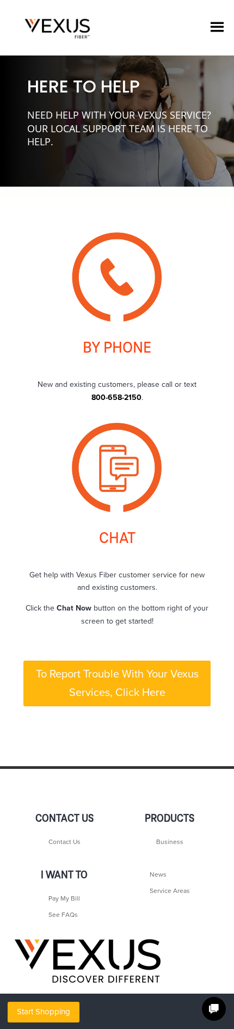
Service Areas (170, 891)
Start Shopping (43, 1011)
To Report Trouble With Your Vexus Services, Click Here (117, 683)
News (158, 874)
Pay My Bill (64, 898)
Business (169, 842)
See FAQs (63, 915)
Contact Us (64, 842)
